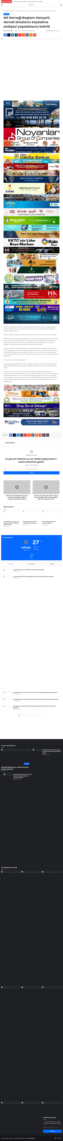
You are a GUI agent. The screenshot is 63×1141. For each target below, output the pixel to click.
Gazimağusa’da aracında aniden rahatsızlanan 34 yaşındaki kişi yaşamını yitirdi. (36, 699)
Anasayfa (6, 10)
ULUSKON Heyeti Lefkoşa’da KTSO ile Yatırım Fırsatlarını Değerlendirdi (29, 1)
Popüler (11, 564)
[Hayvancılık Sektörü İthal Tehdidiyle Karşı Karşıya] (31, 515)
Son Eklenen (31, 564)
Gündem (12, 10)
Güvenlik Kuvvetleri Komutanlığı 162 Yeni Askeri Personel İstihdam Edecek (33, 576)
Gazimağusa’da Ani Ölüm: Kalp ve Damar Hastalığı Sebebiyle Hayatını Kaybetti (35, 692)
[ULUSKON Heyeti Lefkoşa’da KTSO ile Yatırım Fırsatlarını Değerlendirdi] (12, 515)
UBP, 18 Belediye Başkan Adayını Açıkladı (48, 522)
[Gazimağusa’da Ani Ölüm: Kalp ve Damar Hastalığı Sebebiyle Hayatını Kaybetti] (8, 694)
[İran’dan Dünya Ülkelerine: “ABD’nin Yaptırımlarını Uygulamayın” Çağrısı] (31, 928)
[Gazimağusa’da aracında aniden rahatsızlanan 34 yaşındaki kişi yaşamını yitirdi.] (8, 701)
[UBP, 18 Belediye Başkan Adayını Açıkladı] (50, 515)
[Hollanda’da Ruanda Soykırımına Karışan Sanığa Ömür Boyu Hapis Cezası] (52, 876)
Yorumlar (51, 564)
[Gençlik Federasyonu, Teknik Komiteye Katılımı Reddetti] (8, 572)
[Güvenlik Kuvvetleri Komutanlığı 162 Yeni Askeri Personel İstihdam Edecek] (8, 633)
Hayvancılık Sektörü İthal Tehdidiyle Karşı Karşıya (30, 522)
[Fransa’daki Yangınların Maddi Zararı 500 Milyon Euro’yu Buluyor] (52, 1044)
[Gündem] (31, 4)
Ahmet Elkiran (8, 30)
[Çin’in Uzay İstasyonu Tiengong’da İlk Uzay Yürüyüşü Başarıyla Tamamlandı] (31, 992)
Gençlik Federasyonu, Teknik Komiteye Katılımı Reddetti (28, 569)
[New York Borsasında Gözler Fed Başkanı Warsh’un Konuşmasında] (11, 1044)
